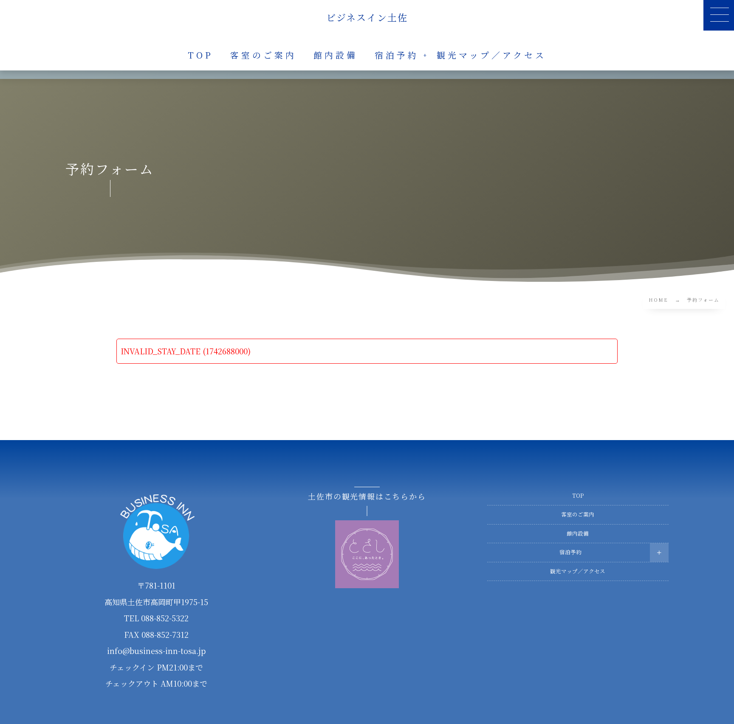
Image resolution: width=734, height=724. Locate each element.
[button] (718, 15)
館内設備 (578, 533)
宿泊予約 (570, 552)
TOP (578, 496)
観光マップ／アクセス (577, 571)
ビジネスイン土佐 (367, 17)
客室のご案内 (577, 514)
